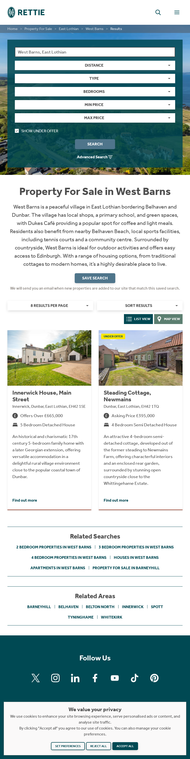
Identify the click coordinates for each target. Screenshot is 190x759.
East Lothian (69, 29)
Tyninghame (81, 617)
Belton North (100, 606)
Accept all (125, 746)
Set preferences (68, 746)
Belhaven (68, 606)
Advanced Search (92, 157)
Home (12, 29)
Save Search (95, 278)
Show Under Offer (39, 131)
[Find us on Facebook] (95, 678)
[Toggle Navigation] (177, 12)
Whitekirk (111, 617)
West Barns (94, 29)
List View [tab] (142, 319)
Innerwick (132, 606)
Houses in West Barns (136, 557)
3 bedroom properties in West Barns (136, 547)
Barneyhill (39, 606)
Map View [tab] (172, 319)
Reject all (98, 746)
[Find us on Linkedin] (75, 678)
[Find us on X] (35, 678)
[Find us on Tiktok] (134, 678)
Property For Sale (38, 29)
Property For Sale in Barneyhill (126, 568)
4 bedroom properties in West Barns (68, 557)
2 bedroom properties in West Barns (53, 547)
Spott (157, 606)
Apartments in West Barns (57, 568)
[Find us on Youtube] (115, 678)
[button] (158, 12)
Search (95, 144)
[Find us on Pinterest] (154, 678)
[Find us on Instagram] (55, 678)
